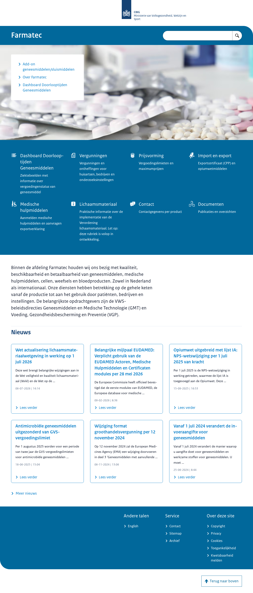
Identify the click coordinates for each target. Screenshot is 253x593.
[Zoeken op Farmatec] (237, 35)
